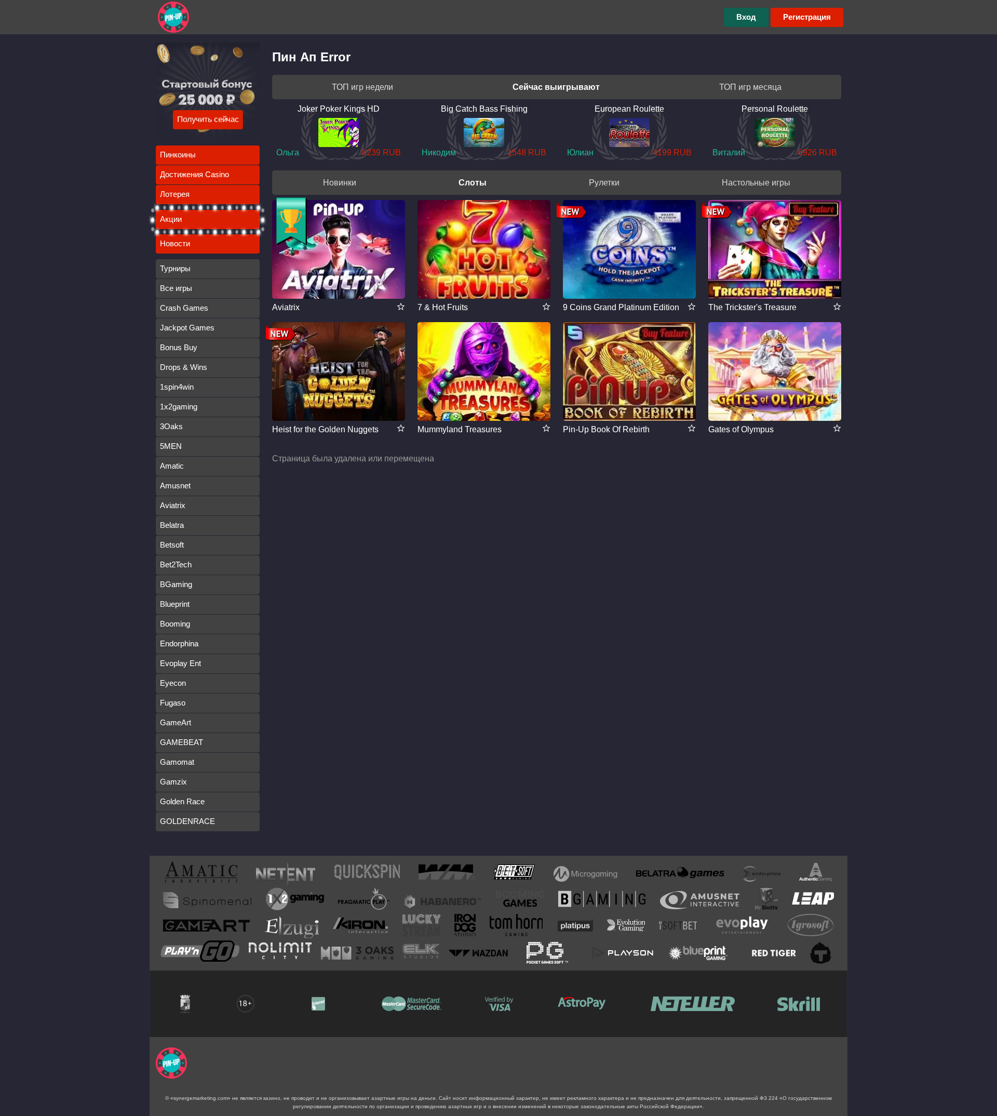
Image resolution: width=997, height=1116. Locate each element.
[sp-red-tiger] (766, 953)
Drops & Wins (183, 367)
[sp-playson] (622, 953)
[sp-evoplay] (742, 927)
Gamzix (173, 781)
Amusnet (175, 485)
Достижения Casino (194, 174)
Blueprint (175, 604)
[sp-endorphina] (761, 874)
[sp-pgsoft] (547, 953)
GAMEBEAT (181, 742)
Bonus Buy (178, 347)
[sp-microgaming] (585, 874)
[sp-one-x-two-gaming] (295, 900)
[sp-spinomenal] (207, 900)
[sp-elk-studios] (421, 953)
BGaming (176, 584)
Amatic (172, 465)
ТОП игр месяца (750, 87)
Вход (746, 16)
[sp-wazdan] (478, 953)
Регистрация (807, 16)
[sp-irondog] (465, 927)
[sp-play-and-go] (199, 953)
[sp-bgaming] (601, 900)
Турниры (175, 268)
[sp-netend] (285, 874)
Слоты (473, 182)
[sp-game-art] (206, 927)
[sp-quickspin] (367, 874)
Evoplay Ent (180, 663)
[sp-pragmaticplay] (364, 900)
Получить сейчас (208, 119)
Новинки (339, 182)
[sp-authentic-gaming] (815, 873)
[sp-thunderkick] (821, 953)
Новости (175, 243)
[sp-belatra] (680, 874)
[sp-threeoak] (357, 953)
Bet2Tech (176, 564)
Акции (171, 219)
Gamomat (177, 762)
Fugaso (172, 702)
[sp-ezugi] (291, 926)
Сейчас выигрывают (556, 87)
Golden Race (182, 801)
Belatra (172, 525)
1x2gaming (178, 406)
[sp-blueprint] (697, 953)
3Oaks (171, 426)
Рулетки (604, 182)
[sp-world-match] (447, 874)
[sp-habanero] (443, 900)
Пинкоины (178, 154)
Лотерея (175, 194)
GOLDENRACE (187, 821)
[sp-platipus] (575, 927)
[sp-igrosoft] (810, 927)
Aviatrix (172, 505)
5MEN (171, 446)
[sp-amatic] (201, 874)
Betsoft (172, 544)
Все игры (176, 288)
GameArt (175, 722)
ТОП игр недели (362, 87)
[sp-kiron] (360, 927)
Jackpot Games (187, 327)
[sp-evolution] (626, 927)
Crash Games (184, 307)
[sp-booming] (520, 900)
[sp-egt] (699, 900)
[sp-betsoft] (514, 874)
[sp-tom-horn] (516, 927)
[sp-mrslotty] (766, 900)
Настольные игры (756, 182)
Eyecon (173, 683)
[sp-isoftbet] (678, 927)
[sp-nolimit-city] (280, 952)
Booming (175, 623)
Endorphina (179, 643)
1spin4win (177, 386)
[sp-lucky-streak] (421, 927)
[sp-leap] (813, 900)
